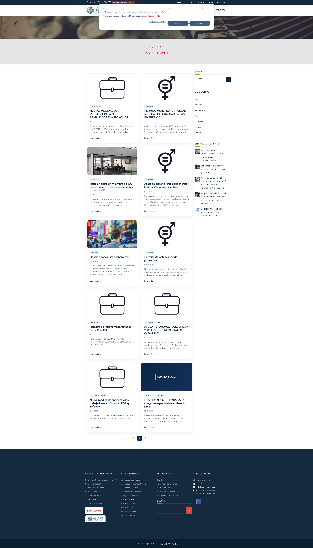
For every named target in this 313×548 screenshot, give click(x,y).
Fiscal (197, 116)
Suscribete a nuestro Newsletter (123, 2)
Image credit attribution (167, 495)
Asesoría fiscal (127, 507)
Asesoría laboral (127, 499)
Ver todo (199, 132)
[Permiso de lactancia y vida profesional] (166, 234)
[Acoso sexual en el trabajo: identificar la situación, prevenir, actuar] (166, 161)
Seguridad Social (153, 322)
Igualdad (149, 106)
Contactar (91, 2)
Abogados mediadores (131, 492)
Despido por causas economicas (109, 257)
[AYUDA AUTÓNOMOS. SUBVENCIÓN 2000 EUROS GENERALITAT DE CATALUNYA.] (166, 304)
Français (220, 2)
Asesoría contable (128, 511)
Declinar (200, 23)
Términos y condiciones (167, 484)
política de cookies (153, 16)
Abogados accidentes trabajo (133, 484)
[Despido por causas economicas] (112, 234)
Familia (198, 127)
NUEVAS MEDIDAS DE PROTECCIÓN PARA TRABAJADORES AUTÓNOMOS (109, 114)
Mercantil (95, 179)
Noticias (198, 105)
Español (200, 2)
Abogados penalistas (130, 495)
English (190, 2)
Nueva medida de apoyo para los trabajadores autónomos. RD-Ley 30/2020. (109, 403)
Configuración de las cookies (157, 23)
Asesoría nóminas (128, 503)
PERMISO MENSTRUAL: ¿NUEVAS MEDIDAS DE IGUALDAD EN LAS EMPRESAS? (165, 114)
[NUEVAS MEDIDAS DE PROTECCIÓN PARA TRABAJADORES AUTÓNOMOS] (112, 88)
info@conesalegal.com (206, 487)
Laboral (198, 99)
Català (210, 2)
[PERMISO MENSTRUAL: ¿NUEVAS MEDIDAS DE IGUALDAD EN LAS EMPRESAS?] (166, 88)
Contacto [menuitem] (221, 10)
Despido (94, 252)
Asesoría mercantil (129, 515)
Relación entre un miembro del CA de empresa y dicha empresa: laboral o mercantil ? (112, 187)
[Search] (228, 79)
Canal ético (162, 480)
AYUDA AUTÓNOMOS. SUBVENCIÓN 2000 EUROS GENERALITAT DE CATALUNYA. (166, 330)
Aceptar (178, 23)
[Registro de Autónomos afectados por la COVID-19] (112, 304)
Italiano (180, 2)
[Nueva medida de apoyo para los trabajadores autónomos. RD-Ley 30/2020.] (112, 377)
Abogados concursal (130, 488)
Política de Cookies (165, 488)
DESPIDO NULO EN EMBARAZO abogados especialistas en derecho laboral (165, 403)
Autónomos (96, 106)
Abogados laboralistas (130, 480)
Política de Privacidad (166, 492)
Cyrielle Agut (156, 53)
